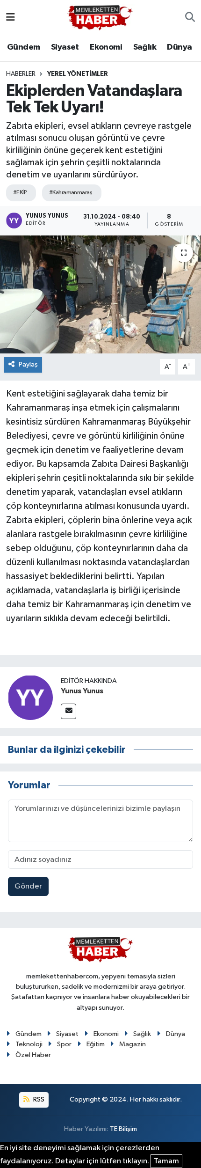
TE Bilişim (123, 1128)
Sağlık (144, 47)
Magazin (132, 1044)
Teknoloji (29, 1044)
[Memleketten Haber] (100, 17)
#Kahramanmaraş (70, 193)
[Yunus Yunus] (30, 697)
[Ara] (190, 18)
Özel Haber (33, 1054)
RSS (38, 1099)
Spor (64, 1044)
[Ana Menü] (10, 18)
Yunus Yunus (82, 691)
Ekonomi (106, 47)
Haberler (21, 74)
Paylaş (28, 364)
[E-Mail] (68, 711)
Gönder (28, 886)
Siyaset (65, 47)
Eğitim (95, 1044)
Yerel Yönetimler (77, 74)
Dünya (179, 47)
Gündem (23, 47)
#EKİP (20, 193)
